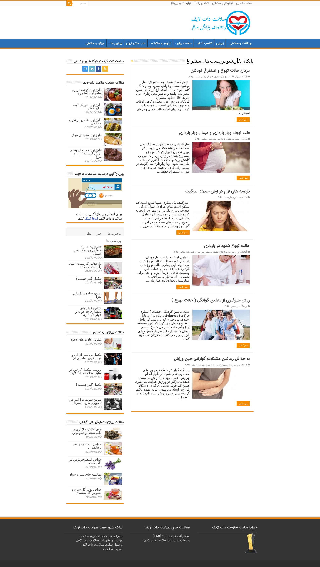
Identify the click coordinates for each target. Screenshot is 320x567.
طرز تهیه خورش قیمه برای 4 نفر (87, 106)
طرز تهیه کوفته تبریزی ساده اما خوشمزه (86, 91)
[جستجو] (69, 3)
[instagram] (85, 69)
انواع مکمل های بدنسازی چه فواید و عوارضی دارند (88, 311)
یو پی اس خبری (200, 364)
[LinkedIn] (92, 69)
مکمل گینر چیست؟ (89, 278)
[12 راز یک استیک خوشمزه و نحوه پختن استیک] (113, 251)
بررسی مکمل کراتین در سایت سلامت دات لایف (85, 371)
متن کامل (243, 119)
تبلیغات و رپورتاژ (181, 3)
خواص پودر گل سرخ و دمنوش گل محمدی (86, 491)
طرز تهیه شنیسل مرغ (87, 135)
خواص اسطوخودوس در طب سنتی (85, 461)
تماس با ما (202, 3)
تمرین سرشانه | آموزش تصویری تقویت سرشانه (85, 401)
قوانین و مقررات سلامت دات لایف (99, 540)
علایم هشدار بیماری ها (236, 197)
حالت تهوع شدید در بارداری (227, 246)
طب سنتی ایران (136, 43)
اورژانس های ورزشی (236, 364)
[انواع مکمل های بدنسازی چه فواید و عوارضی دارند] (113, 313)
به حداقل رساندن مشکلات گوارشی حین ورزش (212, 358)
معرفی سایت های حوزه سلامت (101, 535)
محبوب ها (114, 233)
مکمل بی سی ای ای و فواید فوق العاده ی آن (87, 356)
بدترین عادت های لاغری (86, 339)
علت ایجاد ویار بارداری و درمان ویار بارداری (214, 133)
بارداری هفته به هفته (237, 138)
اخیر (99, 233)
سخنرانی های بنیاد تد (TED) (171, 535)
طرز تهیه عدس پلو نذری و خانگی (85, 121)
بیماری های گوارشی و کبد (208, 76)
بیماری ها (116, 43)
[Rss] (105, 69)
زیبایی (220, 43)
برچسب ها (113, 241)
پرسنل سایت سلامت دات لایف (102, 544)
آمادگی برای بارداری (237, 251)
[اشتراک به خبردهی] (132, 61)
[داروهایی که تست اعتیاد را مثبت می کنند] (113, 268)
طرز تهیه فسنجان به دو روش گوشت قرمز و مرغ (86, 153)
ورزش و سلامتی (95, 43)
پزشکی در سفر (239, 306)
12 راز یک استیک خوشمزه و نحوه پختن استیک (87, 250)
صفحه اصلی (244, 3)
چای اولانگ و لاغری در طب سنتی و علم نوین (87, 431)
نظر (88, 233)
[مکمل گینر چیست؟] (113, 283)
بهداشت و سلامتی (241, 43)
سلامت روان (184, 43)
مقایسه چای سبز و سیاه (85, 474)
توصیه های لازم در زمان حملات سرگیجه (217, 191)
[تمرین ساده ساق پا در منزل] (113, 298)
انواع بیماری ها (239, 76)
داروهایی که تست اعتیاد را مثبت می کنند (85, 265)
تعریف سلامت (113, 549)
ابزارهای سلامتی (222, 3)
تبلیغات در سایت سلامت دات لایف (166, 540)
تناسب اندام (205, 43)
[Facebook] (98, 69)
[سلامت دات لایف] (221, 22)
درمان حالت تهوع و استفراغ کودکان (220, 70)
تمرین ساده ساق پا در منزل (87, 295)
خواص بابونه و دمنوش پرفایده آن (87, 446)
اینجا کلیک (91, 218)
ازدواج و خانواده (161, 43)
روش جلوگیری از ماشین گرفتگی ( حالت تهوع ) (211, 300)
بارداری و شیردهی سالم (214, 138)
